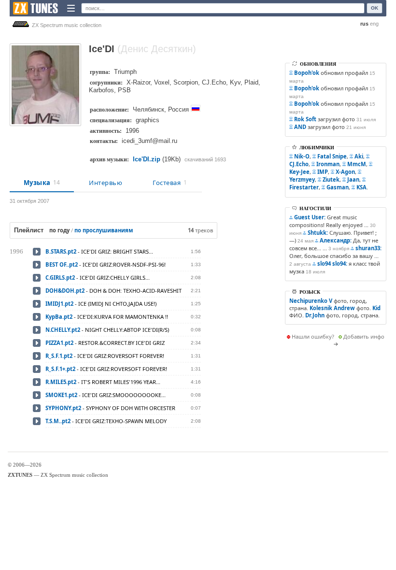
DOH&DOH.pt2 (65, 290)
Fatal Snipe (332, 156)
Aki (358, 156)
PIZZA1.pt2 (59, 342)
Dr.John (315, 315)
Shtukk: (318, 232)
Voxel (162, 82)
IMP (322, 171)
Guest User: (309, 217)
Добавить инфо (363, 336)
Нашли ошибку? (313, 336)
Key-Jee (299, 171)
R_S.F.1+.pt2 (60, 368)
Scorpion (185, 82)
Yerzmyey (302, 179)
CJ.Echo (214, 82)
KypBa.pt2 (58, 316)
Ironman (327, 164)
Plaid (251, 82)
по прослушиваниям (103, 230)
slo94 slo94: (332, 263)
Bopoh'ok (306, 72)
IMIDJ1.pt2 (59, 303)
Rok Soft (305, 119)
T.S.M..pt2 (58, 421)
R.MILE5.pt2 (60, 381)
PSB (124, 90)
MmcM (356, 164)
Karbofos (101, 90)
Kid (376, 308)
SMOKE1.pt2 (61, 395)
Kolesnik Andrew (332, 308)
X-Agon (345, 171)
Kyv (235, 82)
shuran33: (368, 248)
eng (374, 24)
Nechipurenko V (310, 300)
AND (300, 126)
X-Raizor (138, 82)
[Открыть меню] (71, 8)
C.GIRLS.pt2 (60, 277)
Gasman (337, 187)
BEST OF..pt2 (61, 264)
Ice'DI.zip (146, 159)
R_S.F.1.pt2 (58, 355)
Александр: (336, 240)
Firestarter (304, 187)
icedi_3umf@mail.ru (149, 140)
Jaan (353, 179)
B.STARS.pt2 (60, 251)
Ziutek (331, 179)
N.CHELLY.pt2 (62, 329)
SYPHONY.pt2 (63, 408)
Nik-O (302, 156)
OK (374, 8)
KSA (361, 187)
